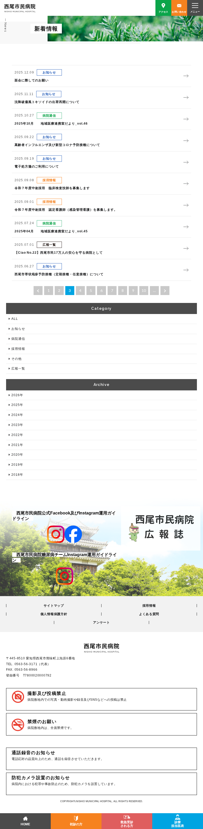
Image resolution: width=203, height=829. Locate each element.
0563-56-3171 (26, 664)
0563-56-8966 (26, 669)
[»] (164, 290)
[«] (38, 290)
